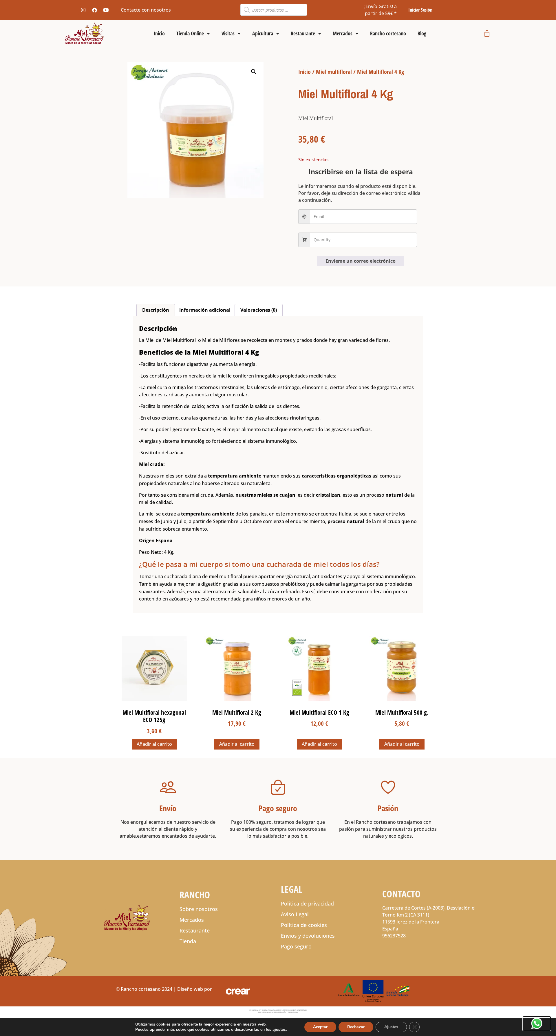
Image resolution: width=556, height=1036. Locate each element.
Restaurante (303, 33)
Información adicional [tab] (205, 310)
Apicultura (262, 33)
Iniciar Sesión (420, 10)
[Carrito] (487, 33)
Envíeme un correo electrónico (360, 261)
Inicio (159, 33)
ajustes (279, 1029)
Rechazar (356, 1027)
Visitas (228, 33)
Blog (422, 33)
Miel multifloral (334, 72)
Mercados (342, 33)
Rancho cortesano (388, 33)
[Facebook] (94, 10)
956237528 (394, 935)
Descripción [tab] (155, 310)
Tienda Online (190, 33)
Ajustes (391, 1027)
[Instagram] (83, 10)
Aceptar (320, 1027)
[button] (253, 71)
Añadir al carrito (154, 744)
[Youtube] (106, 10)
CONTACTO (401, 894)
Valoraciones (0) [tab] (258, 310)
